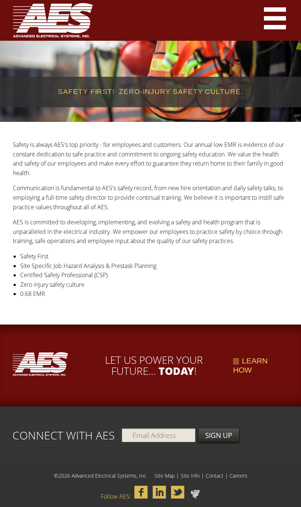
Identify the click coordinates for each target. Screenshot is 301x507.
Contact (215, 475)
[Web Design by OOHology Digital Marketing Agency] (195, 494)
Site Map (165, 475)
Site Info (190, 475)
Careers (238, 475)
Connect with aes (63, 435)
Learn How (250, 365)
